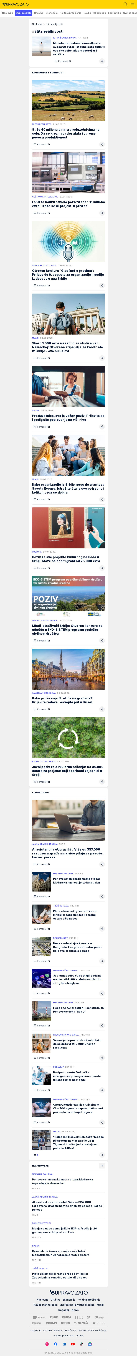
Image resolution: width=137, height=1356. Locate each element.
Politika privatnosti (64, 1335)
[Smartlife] (51, 1323)
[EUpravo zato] (14, 4)
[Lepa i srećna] (36, 1323)
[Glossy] (99, 1317)
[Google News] (89, 1344)
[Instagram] (47, 1344)
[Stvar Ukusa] (99, 1323)
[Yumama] (81, 1323)
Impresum (36, 1330)
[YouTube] (72, 1344)
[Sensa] (65, 1323)
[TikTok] (81, 1344)
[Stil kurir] (88, 1317)
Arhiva (79, 1335)
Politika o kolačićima (65, 1330)
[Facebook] (55, 1344)
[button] (62, 61)
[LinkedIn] (64, 1344)
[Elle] (79, 1317)
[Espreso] (66, 1317)
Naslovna (37, 24)
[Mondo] (39, 1317)
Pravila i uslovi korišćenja (92, 1330)
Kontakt (47, 1330)
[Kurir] (54, 1317)
